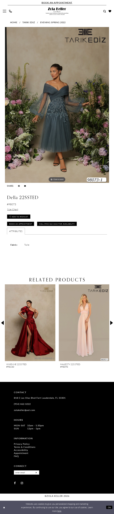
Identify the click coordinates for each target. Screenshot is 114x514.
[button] (4, 11)
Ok (109, 507)
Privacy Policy (22, 443)
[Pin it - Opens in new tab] (19, 186)
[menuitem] (4, 11)
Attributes (16, 231)
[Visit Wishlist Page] (110, 11)
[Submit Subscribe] (36, 472)
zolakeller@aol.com (24, 410)
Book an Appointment (20, 224)
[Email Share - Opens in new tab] (25, 186)
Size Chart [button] (12, 209)
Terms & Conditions (24, 447)
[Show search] (104, 11)
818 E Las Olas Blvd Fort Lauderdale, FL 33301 (40, 397)
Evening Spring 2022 (53, 22)
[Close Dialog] (4, 507)
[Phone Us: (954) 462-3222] (10, 11)
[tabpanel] (57, 105)
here (59, 510)
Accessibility (21, 450)
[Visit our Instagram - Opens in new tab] (22, 483)
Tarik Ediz (28, 22)
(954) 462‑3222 (22, 403)
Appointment (21, 453)
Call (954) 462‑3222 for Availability (57, 224)
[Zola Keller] (57, 11)
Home (13, 22)
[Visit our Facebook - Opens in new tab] (15, 483)
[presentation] (30, 322)
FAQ (16, 456)
